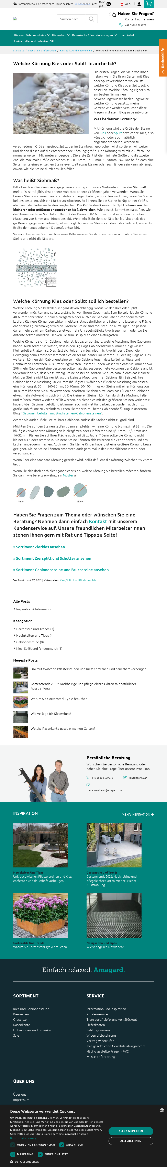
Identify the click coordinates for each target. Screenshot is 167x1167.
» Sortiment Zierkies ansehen (39, 546)
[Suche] (92, 18)
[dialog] (83, 1136)
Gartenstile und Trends (32, 628)
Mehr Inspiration (136, 814)
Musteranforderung (101, 1056)
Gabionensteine (27, 642)
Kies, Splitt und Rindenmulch (76, 50)
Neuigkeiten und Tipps (32, 635)
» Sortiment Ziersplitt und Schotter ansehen (52, 558)
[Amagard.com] (14, 18)
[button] (57, 1161)
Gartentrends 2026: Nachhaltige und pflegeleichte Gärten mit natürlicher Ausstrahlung (112, 880)
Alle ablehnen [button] (130, 1141)
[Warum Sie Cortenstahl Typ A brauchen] (20, 702)
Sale (16, 1035)
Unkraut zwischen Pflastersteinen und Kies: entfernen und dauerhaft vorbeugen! (89, 668)
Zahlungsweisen (98, 1030)
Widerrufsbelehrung (101, 1035)
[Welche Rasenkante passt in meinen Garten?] (20, 732)
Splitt (118, 132)
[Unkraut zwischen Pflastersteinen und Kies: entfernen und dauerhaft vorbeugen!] (20, 672)
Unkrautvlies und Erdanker (32, 1030)
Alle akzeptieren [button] (131, 1131)
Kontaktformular (138, 777)
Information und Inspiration (106, 1008)
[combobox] (71, 18)
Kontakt (130, 19)
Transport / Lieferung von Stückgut (112, 1019)
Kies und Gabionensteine (31, 1008)
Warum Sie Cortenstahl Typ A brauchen (59, 698)
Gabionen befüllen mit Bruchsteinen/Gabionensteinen (62, 413)
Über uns (19, 1094)
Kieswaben (21, 1014)
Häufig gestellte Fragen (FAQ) (108, 1051)
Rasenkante (21, 1024)
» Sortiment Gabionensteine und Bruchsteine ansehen (61, 569)
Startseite (18, 50)
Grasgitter (20, 1019)
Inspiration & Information (42, 50)
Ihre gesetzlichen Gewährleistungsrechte (116, 1046)
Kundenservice (97, 1014)
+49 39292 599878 (135, 25)
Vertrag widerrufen (100, 1040)
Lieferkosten (96, 1024)
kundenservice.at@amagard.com (104, 790)
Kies (103, 132)
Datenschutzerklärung (23, 1138)
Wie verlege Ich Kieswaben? (51, 713)
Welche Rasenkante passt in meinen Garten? (63, 728)
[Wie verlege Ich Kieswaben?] (20, 717)
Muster (68, 475)
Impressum (21, 1099)
